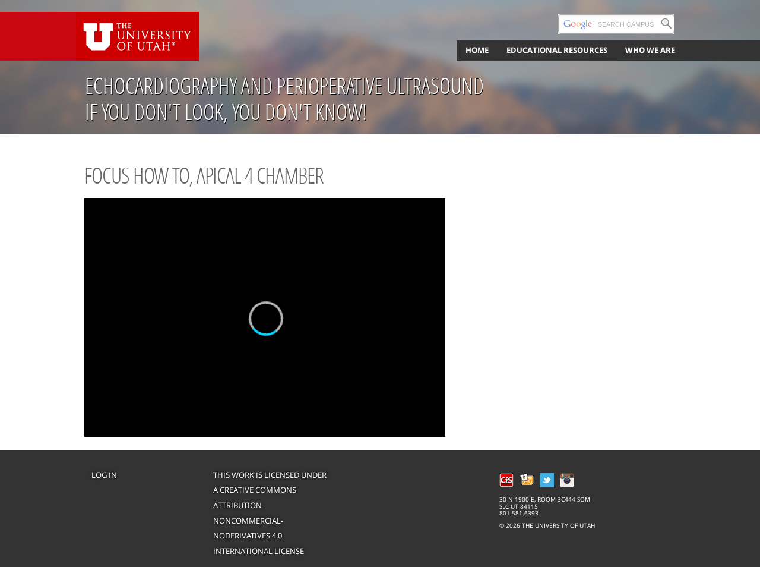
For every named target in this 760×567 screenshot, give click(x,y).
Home (477, 50)
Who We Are (650, 50)
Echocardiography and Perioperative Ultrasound (284, 85)
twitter (547, 480)
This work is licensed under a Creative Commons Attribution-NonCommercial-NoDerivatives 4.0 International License (270, 513)
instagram (567, 480)
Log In (104, 475)
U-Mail (527, 480)
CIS (506, 480)
